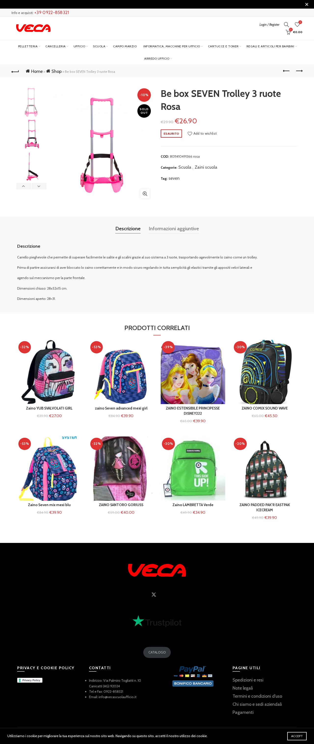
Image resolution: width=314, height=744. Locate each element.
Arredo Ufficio (156, 58)
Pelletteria (28, 46)
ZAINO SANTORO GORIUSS (121, 505)
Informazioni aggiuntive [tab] (174, 228)
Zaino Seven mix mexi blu (49, 505)
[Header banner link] (149, 4)
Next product (299, 71)
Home (37, 71)
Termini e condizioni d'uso (257, 696)
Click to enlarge (145, 193)
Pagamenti (243, 712)
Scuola (99, 46)
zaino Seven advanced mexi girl (121, 408)
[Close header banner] (306, 4)
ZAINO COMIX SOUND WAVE (265, 408)
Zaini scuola (206, 167)
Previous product (286, 71)
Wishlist (300, 22)
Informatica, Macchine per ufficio (171, 46)
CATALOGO (157, 652)
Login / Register (269, 24)
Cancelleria (55, 46)
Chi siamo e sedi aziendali (257, 704)
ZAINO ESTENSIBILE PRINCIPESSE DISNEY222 (193, 411)
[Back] (15, 71)
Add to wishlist (205, 133)
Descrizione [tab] (128, 228)
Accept (297, 736)
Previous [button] (23, 186)
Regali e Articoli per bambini (270, 46)
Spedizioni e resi (248, 680)
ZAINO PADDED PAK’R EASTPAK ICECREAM (264, 507)
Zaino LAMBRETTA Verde (192, 505)
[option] (31, 103)
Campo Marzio (125, 46)
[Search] (286, 24)
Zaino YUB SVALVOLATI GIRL (49, 408)
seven (174, 178)
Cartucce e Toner (223, 46)
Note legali (243, 688)
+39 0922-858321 (51, 12)
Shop (57, 71)
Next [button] (38, 186)
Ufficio (79, 46)
